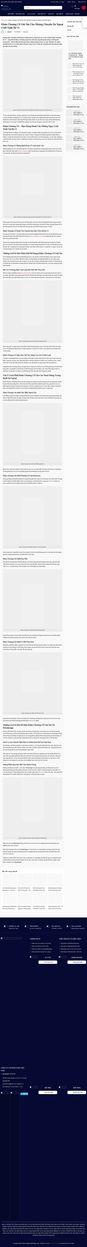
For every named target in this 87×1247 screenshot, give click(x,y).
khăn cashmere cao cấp (37, 236)
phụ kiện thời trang (26, 273)
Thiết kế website (54, 1243)
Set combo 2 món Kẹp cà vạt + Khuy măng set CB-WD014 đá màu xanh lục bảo (78, 114)
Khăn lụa (51, 481)
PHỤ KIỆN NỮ (42, 14)
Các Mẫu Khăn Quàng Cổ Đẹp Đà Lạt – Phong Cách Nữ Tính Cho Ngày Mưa (75, 56)
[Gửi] (60, 7)
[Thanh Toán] (84, 8)
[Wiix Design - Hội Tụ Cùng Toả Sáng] (7, 7)
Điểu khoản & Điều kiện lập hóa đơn (70, 946)
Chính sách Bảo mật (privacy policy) (41, 951)
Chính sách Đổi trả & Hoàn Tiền (40, 946)
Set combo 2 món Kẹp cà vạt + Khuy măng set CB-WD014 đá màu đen (78, 139)
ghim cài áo (41, 772)
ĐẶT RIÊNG (59, 14)
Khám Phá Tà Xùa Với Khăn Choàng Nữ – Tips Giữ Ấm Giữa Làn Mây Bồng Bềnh (78, 65)
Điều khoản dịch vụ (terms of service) (71, 949)
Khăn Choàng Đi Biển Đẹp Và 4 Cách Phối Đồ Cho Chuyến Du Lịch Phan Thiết (78, 89)
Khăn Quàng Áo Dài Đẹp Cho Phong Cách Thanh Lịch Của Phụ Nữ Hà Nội (78, 81)
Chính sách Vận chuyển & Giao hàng (41, 943)
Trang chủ (4, 20)
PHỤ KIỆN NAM (20, 14)
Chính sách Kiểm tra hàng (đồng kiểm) (42, 949)
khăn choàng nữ (23, 151)
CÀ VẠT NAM (31, 14)
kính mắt (9, 566)
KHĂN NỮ (51, 14)
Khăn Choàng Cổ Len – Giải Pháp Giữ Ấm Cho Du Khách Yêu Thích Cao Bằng (78, 73)
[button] (20, 7)
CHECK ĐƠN (69, 14)
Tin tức (69, 30)
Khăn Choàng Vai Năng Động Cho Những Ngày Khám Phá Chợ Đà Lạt (78, 97)
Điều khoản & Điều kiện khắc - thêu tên (71, 951)
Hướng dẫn (70, 26)
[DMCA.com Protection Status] (24, 1094)
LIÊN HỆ (77, 14)
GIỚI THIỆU (11, 14)
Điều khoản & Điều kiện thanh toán (70, 943)
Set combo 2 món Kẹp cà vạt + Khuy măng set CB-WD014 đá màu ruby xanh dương (78, 122)
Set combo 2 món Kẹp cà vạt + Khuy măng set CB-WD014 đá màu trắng (78, 148)
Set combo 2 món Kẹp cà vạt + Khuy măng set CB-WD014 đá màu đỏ (78, 131)
